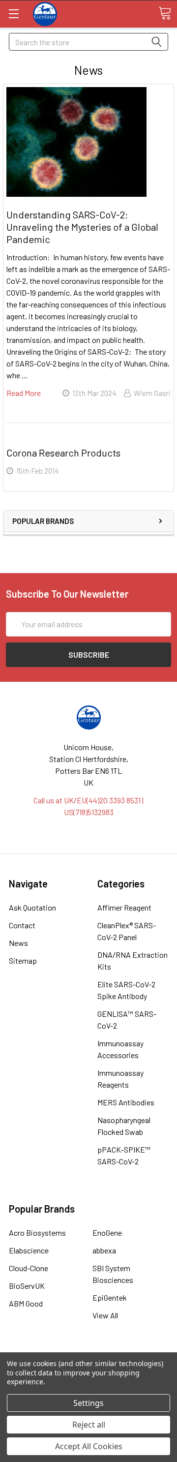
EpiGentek (109, 1297)
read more (23, 392)
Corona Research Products (63, 452)
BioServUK (27, 1285)
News (18, 942)
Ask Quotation (32, 907)
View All (105, 1315)
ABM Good (26, 1303)
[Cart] (164, 13)
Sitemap (23, 960)
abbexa (104, 1250)
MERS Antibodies (125, 1102)
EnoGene (107, 1232)
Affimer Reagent (124, 907)
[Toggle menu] (13, 13)
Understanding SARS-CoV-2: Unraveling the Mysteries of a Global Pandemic (82, 227)
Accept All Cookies (88, 1446)
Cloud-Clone (28, 1268)
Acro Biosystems (37, 1232)
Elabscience (29, 1250)
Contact (22, 925)
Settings (88, 1403)
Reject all (88, 1424)
